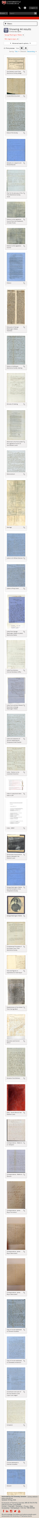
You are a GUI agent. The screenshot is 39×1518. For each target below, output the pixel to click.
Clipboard (19, 8)
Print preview (10, 48)
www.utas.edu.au (7, 1498)
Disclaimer (19, 1506)
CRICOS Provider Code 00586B (11, 1504)
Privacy (26, 1506)
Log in (33, 8)
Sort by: (11, 51)
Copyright (11, 1506)
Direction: (23, 51)
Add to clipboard (24, 72)
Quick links (25, 8)
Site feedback (15, 1508)
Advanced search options (20, 43)
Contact (4, 1506)
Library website (32, 1496)
